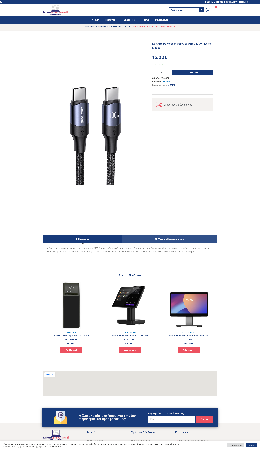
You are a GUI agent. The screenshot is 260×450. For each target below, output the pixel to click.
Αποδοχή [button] (251, 445)
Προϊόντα (110, 20)
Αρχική (95, 20)
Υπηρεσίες (129, 20)
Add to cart (192, 72)
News (146, 20)
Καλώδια (127, 26)
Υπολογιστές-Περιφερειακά (111, 26)
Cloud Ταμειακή (71, 332)
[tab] (82, 239)
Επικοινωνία (161, 20)
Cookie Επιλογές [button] (236, 445)
